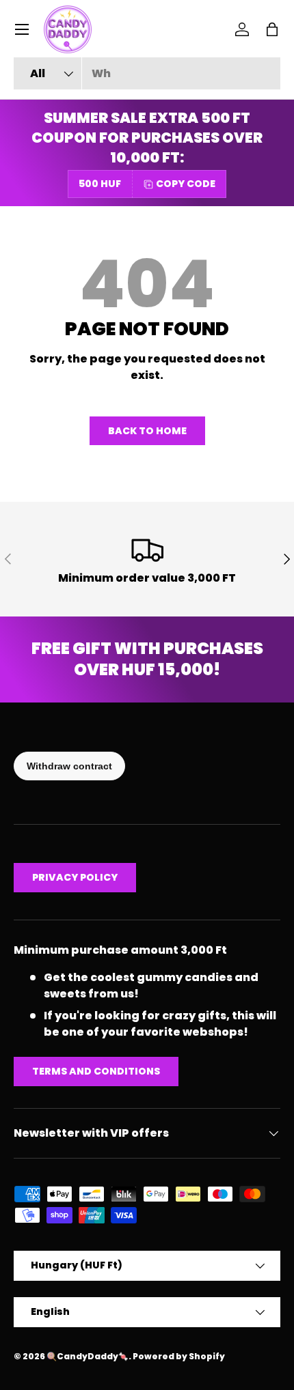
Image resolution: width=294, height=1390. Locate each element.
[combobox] (147, 73)
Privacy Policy (75, 877)
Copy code (185, 183)
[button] (272, 29)
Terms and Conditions (96, 1071)
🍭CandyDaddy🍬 (87, 1356)
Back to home (147, 431)
